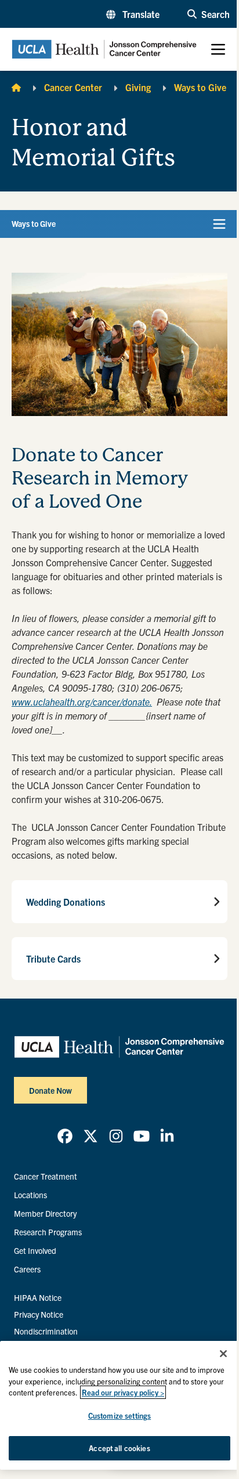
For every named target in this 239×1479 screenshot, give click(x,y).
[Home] (16, 87)
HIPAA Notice (37, 1297)
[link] (65, 1136)
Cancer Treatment (45, 1176)
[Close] (223, 1353)
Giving (138, 87)
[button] (133, 14)
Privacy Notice (38, 1314)
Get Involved (35, 1250)
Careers (27, 1269)
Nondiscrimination (46, 1331)
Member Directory (45, 1213)
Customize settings (119, 1415)
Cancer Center (73, 87)
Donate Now (50, 1090)
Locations (30, 1194)
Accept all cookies (119, 1448)
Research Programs (48, 1232)
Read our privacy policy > (123, 1392)
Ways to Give (200, 87)
